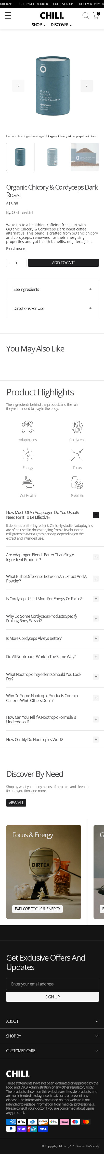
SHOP (37, 24)
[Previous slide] (18, 86)
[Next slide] (87, 86)
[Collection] (43, 872)
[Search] (86, 15)
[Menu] (8, 15)
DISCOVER (59, 24)
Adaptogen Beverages (31, 136)
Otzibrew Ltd (22, 212)
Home (10, 136)
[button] (16, 15)
